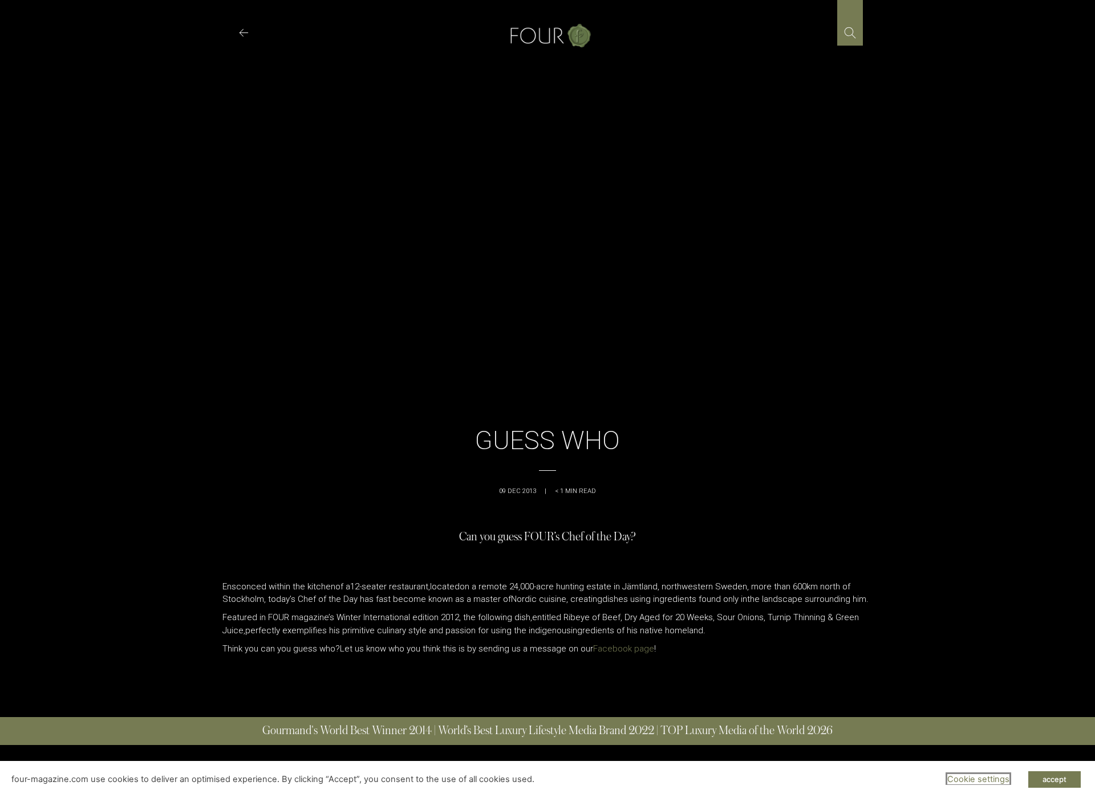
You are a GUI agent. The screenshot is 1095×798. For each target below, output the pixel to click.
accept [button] (1054, 779)
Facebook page (623, 649)
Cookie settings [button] (978, 779)
